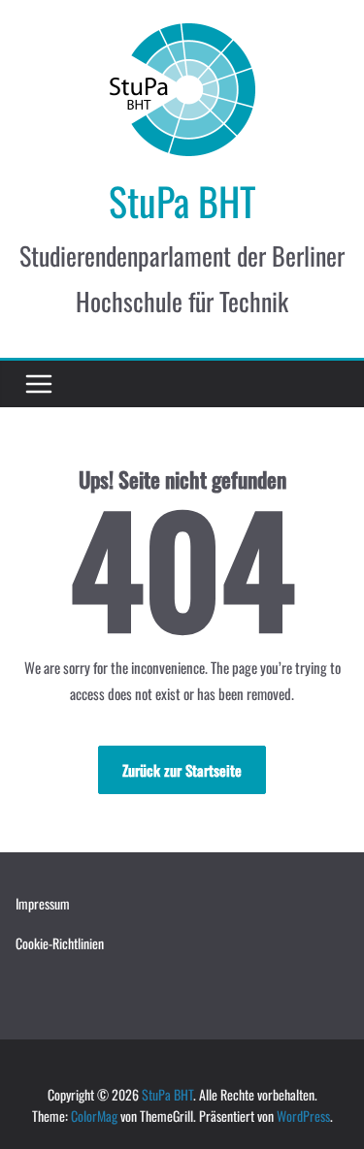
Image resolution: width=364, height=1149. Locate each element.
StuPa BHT (182, 201)
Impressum (43, 903)
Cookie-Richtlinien (60, 943)
